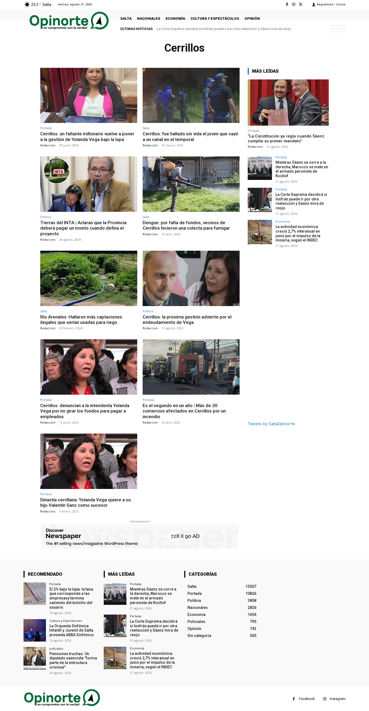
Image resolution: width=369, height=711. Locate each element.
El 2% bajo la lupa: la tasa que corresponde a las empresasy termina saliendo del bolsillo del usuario (71, 598)
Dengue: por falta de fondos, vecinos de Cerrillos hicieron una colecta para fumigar (186, 225)
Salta (146, 127)
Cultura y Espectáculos (65, 620)
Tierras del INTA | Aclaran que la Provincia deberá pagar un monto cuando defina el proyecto (83, 228)
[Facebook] (286, 4)
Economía (283, 221)
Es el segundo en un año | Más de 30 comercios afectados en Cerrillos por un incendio (184, 411)
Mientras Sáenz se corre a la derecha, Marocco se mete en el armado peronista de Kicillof (302, 169)
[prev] (333, 28)
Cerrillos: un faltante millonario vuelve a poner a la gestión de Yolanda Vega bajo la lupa (87, 136)
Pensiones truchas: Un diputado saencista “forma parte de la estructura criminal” (73, 660)
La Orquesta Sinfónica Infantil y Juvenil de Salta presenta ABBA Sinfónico (71, 630)
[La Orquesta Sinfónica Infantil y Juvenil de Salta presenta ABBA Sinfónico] (35, 630)
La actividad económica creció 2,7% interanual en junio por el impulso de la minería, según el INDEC (234, 29)
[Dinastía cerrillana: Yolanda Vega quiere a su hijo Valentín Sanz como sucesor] (88, 461)
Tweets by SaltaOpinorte (271, 423)
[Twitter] (300, 4)
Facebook (307, 699)
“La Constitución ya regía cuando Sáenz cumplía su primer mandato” (286, 138)
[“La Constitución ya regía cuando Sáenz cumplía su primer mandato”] (288, 102)
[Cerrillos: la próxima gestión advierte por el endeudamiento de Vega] (191, 278)
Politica (45, 216)
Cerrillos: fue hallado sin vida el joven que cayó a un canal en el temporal (190, 136)
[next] (342, 28)
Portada (46, 127)
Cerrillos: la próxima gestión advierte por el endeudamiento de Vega (187, 319)
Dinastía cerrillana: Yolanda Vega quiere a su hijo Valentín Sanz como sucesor (85, 502)
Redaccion (47, 145)
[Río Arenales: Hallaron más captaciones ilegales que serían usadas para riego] (88, 278)
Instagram (337, 699)
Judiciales (56, 648)
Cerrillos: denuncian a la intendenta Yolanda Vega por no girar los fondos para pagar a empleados (84, 411)
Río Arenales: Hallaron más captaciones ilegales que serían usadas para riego (81, 319)
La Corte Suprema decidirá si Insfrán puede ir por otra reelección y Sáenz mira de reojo (301, 201)
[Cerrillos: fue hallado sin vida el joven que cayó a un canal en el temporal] (191, 95)
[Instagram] (293, 4)
